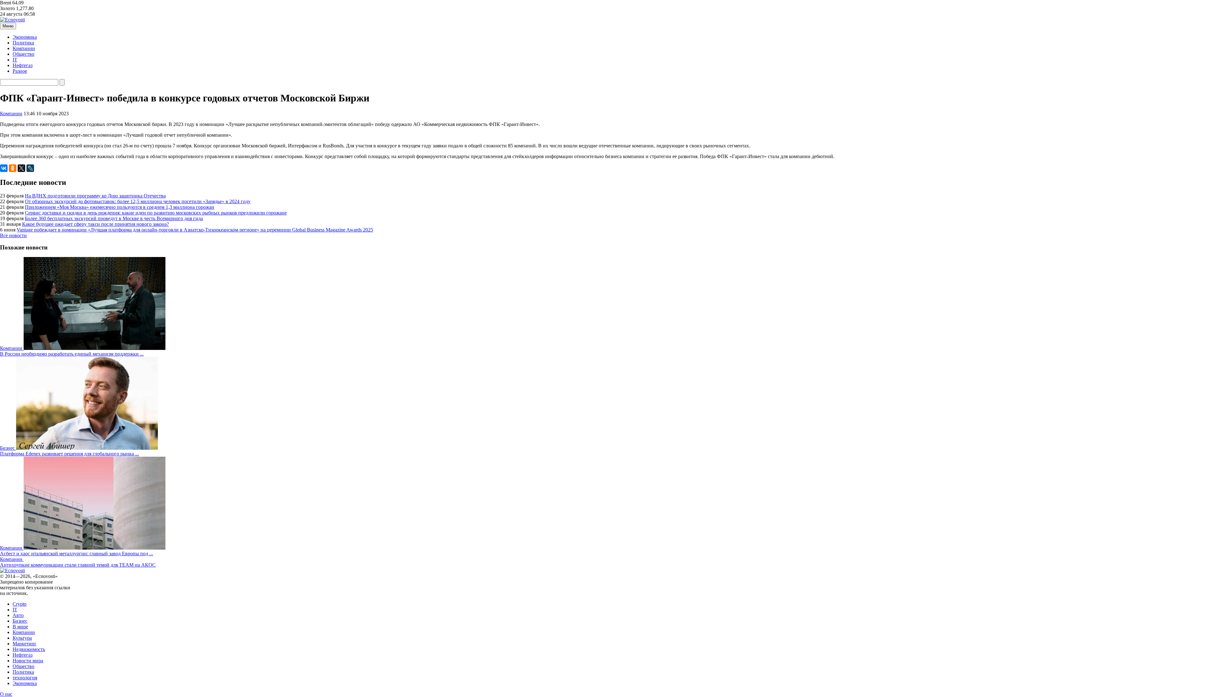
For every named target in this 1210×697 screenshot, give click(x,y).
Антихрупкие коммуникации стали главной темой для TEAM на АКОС (78, 565)
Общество (23, 54)
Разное (20, 71)
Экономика (25, 37)
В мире (20, 626)
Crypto (19, 604)
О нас (6, 694)
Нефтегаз (22, 65)
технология (25, 677)
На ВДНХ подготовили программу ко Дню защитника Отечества (95, 195)
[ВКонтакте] (4, 168)
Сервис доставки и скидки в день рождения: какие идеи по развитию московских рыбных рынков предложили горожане (156, 212)
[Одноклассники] (12, 168)
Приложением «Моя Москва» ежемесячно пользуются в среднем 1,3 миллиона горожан (119, 207)
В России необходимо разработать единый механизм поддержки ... (72, 354)
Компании (24, 48)
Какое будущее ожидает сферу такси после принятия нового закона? (95, 224)
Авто (18, 615)
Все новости (13, 235)
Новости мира (28, 660)
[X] (21, 168)
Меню (8, 26)
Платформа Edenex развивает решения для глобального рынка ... (69, 453)
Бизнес (20, 621)
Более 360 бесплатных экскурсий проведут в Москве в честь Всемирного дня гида (114, 218)
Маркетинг (25, 643)
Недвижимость (29, 649)
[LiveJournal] (30, 168)
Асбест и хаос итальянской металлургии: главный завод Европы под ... (76, 553)
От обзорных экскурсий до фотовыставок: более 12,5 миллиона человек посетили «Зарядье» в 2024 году (138, 201)
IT (15, 59)
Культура (22, 638)
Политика (23, 42)
